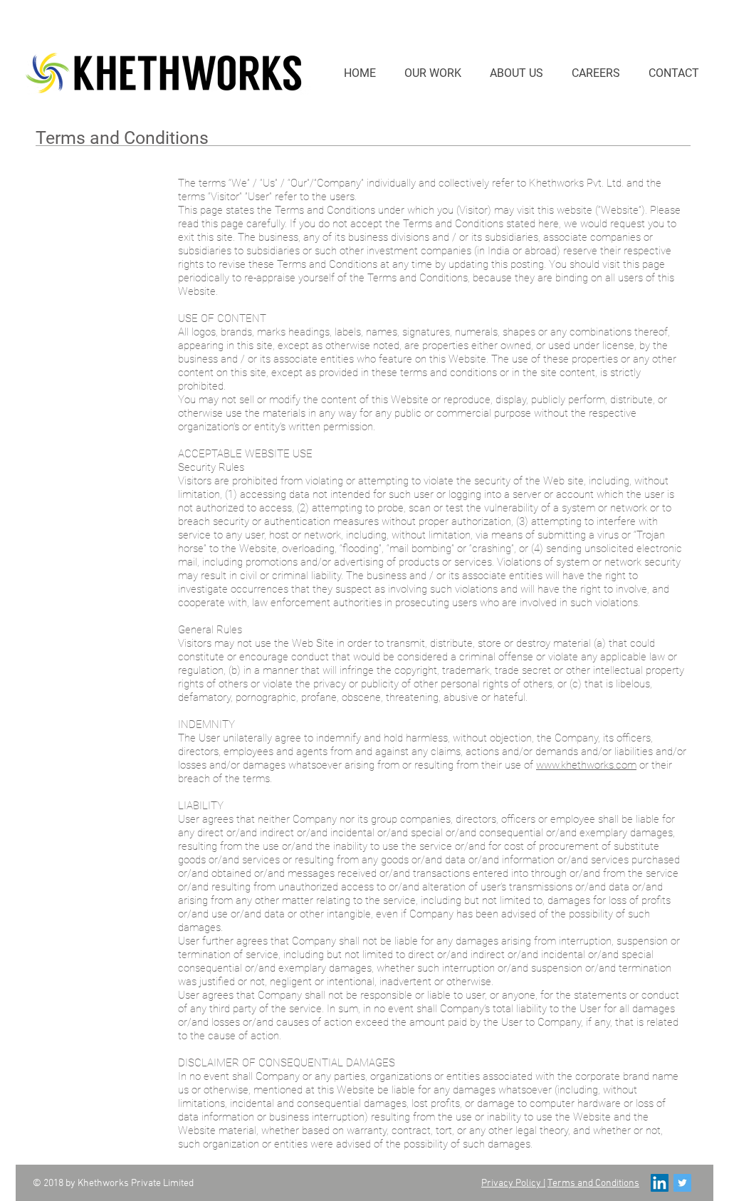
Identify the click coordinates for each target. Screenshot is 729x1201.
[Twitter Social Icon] (682, 1183)
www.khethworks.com (586, 765)
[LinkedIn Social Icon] (659, 1183)
